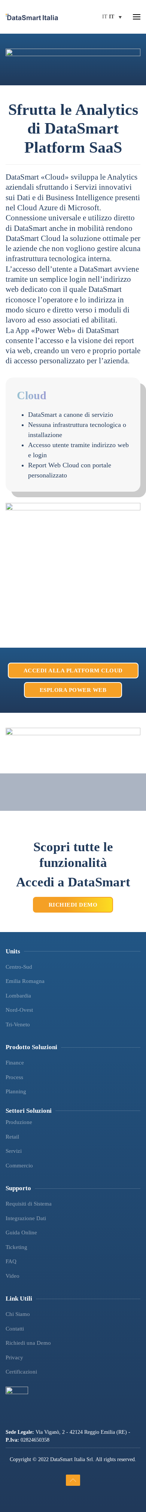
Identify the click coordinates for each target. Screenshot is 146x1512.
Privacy (14, 1357)
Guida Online (21, 1232)
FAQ (11, 1261)
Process (14, 1077)
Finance (15, 1063)
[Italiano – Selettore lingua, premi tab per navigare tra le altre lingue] (111, 17)
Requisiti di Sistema (29, 1204)
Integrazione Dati (26, 1218)
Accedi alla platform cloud (73, 670)
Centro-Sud (19, 967)
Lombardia (18, 996)
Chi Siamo (18, 1314)
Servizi (14, 1151)
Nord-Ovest (19, 1010)
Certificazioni (21, 1372)
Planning (16, 1091)
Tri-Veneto (18, 1024)
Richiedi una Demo (28, 1343)
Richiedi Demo (73, 905)
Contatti (15, 1329)
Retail (12, 1137)
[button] (136, 17)
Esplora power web (73, 690)
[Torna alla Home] (32, 17)
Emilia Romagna (25, 981)
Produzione (19, 1122)
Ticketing (16, 1247)
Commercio (19, 1166)
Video (12, 1276)
